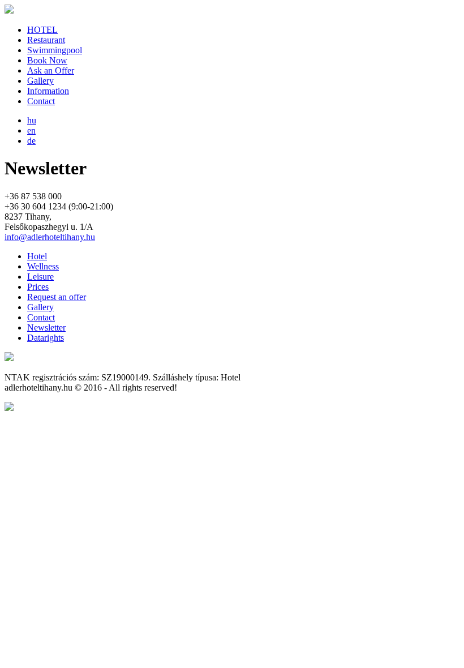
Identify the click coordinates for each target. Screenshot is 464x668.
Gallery (40, 80)
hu (31, 120)
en (31, 130)
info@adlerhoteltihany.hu (50, 237)
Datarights (45, 337)
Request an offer (56, 297)
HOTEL (42, 30)
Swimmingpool (54, 50)
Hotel (37, 256)
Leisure (40, 276)
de (31, 140)
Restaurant (46, 40)
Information (48, 91)
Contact (41, 101)
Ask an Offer (50, 70)
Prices (38, 287)
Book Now (47, 60)
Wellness (43, 266)
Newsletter (46, 327)
